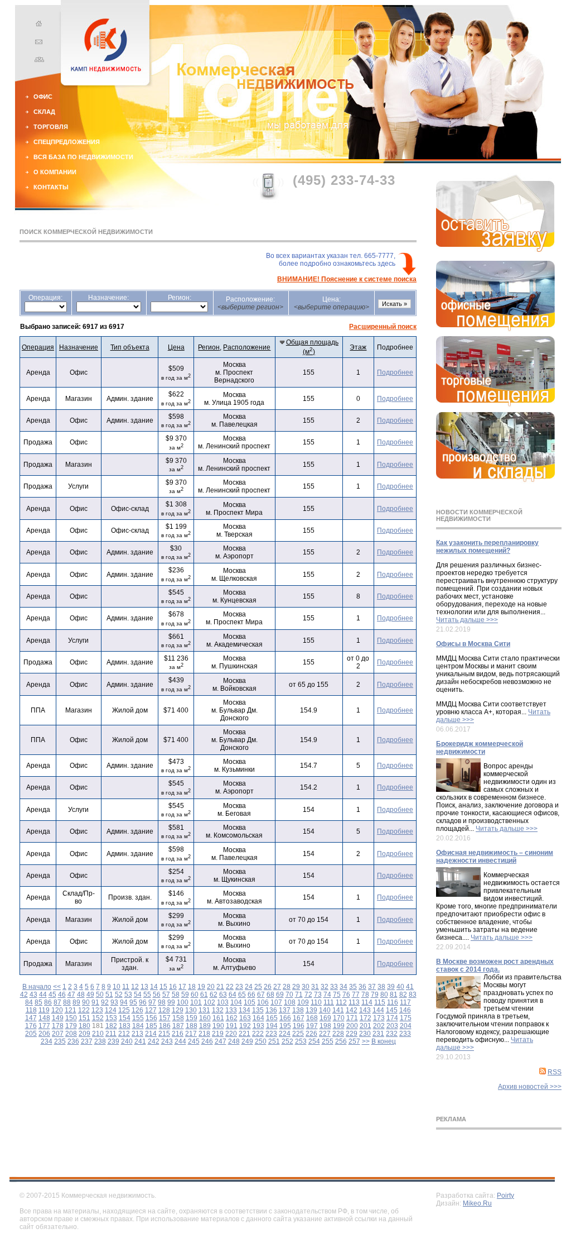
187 (178, 1026)
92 (105, 1002)
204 (406, 1026)
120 (57, 1010)
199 (339, 1026)
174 (392, 1018)
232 (392, 1034)
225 (298, 1034)
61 (204, 994)
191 (232, 1026)
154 (124, 1018)
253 (301, 1041)
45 (52, 994)
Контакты (51, 187)
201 (365, 1026)
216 (177, 1034)
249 (247, 1041)
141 (338, 1010)
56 (157, 994)
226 (311, 1034)
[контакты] (37, 43)
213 (137, 1034)
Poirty (505, 1195)
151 (84, 1018)
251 (274, 1041)
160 (205, 1018)
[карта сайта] (37, 60)
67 (261, 994)
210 (98, 1034)
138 (298, 1010)
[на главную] (37, 25)
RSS (555, 1072)
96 (143, 1002)
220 (231, 1034)
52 (119, 994)
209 (84, 1034)
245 (194, 1041)
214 (151, 1034)
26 (268, 987)
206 (44, 1034)
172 (365, 1018)
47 (71, 994)
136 (271, 1010)
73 (318, 994)
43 (33, 994)
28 (287, 987)
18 (192, 987)
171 (352, 1018)
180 (84, 1026)
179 (71, 1026)
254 (314, 1041)
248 (234, 1041)
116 (392, 1002)
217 (191, 1034)
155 (138, 1018)
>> (366, 1041)
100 (182, 1002)
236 (73, 1041)
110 (316, 1002)
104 (236, 1002)
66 (251, 994)
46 (62, 994)
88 (67, 1002)
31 (315, 987)
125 (124, 1010)
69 (280, 994)
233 (405, 1034)
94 (124, 1002)
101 (196, 1002)
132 (218, 1010)
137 (285, 1010)
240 (127, 1041)
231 (378, 1034)
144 (378, 1010)
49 (90, 994)
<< (57, 987)
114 (366, 1002)
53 (128, 994)
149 (58, 1018)
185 (151, 1026)
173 (379, 1018)
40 (400, 987)
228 (338, 1034)
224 (285, 1034)
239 (113, 1041)
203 (392, 1026)
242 (153, 1041)
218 (204, 1034)
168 (312, 1018)
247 (220, 1041)
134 (244, 1010)
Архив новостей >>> (530, 1087)
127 (151, 1010)
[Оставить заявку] (495, 250)
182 (111, 1026)
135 (258, 1010)
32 (324, 987)
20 (211, 987)
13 (144, 987)
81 (394, 994)
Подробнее (395, 372)
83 (413, 994)
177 (44, 1026)
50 (100, 994)
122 (84, 1010)
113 (354, 1002)
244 (180, 1041)
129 (177, 1010)
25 (258, 987)
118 (31, 1010)
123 (97, 1010)
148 (44, 1018)
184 (138, 1026)
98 (162, 1002)
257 (354, 1041)
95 (133, 1002)
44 (43, 994)
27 (277, 987)
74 (327, 994)
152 (98, 1018)
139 (311, 1010)
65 (242, 994)
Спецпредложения (66, 141)
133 (231, 1010)
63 (223, 994)
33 (334, 987)
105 (249, 1002)
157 (165, 1018)
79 (375, 994)
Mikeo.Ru (477, 1203)
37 (372, 987)
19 (201, 987)
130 (191, 1010)
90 (86, 1002)
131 (204, 1010)
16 (173, 987)
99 (171, 1002)
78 (365, 994)
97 (152, 1002)
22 (230, 987)
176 (31, 1026)
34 (343, 987)
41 (410, 987)
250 (261, 1041)
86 (48, 1002)
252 (287, 1041)
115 (379, 1002)
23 (239, 987)
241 (140, 1041)
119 (44, 1010)
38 (381, 987)
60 (195, 994)
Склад (44, 111)
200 (352, 1026)
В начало (36, 987)
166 (285, 1018)
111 (328, 1002)
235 (60, 1041)
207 (58, 1034)
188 (191, 1026)
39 (391, 987)
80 (384, 994)
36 (362, 987)
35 (353, 987)
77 (356, 994)
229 (351, 1034)
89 (76, 1002)
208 (71, 1034)
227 (325, 1034)
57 (166, 994)
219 (218, 1034)
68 (270, 994)
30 (305, 987)
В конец (383, 1041)
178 (58, 1026)
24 (249, 987)
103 (223, 1002)
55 (147, 994)
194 (272, 1026)
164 (258, 1018)
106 (263, 1002)
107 (276, 1002)
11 (125, 987)
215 (164, 1034)
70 (289, 994)
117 (405, 1002)
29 (296, 987)
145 (392, 1010)
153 (111, 1018)
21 (220, 987)
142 (351, 1010)
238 (100, 1041)
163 (245, 1018)
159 (191, 1018)
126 (137, 1010)
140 (325, 1010)
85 (38, 1002)
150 (71, 1018)
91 (95, 1002)
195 (285, 1026)
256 (341, 1041)
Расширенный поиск (383, 327)
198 (325, 1026)
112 (341, 1002)
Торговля (50, 126)
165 (272, 1018)
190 (218, 1026)
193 (258, 1026)
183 (124, 1026)
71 (299, 994)
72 (308, 994)
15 (163, 987)
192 (245, 1026)
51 (109, 994)
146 (405, 1010)
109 (303, 1002)
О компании (54, 172)
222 (258, 1034)
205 (31, 1034)
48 (81, 994)
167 (298, 1018)
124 (111, 1010)
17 (182, 987)
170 (339, 1018)
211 (111, 1034)
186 (165, 1026)
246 (207, 1041)
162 (232, 1018)
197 (312, 1026)
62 (213, 994)
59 (185, 994)
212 (124, 1034)
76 (346, 994)
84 (29, 1002)
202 (379, 1026)
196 (298, 1026)
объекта (129, 347)
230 (365, 1034)
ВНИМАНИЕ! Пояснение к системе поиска (347, 279)
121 (70, 1010)
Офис (42, 96)
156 (151, 1018)
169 (325, 1018)
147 (31, 1018)
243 (167, 1041)
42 (24, 994)
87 (57, 1002)
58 (176, 994)
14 (154, 987)
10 (116, 987)
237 (87, 1041)
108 (290, 1002)
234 (46, 1041)
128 (164, 1010)
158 (178, 1018)
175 (406, 1018)
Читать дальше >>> (467, 620)
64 (232, 994)
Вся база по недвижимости (83, 157)
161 (218, 1018)
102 (209, 1002)
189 (205, 1026)
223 (271, 1034)
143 (365, 1010)
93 (114, 1002)
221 (244, 1034)
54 (138, 994)
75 (337, 994)
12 (135, 987)
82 (403, 994)
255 (327, 1041)
